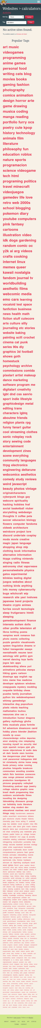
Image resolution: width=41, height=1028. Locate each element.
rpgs (26, 786)
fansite (15, 753)
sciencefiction (22, 906)
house (21, 977)
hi (35, 869)
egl (14, 893)
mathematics (10, 710)
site (17, 597)
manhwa (19, 810)
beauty (8, 488)
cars (15, 299)
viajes (21, 970)
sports (20, 159)
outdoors (7, 795)
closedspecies (21, 921)
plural (21, 891)
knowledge (12, 895)
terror (19, 900)
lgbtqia (10, 865)
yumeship (27, 842)
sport (7, 398)
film (20, 138)
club (13, 1000)
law (4, 756)
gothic (23, 655)
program (23, 384)
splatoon (19, 683)
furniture (5, 925)
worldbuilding (14, 283)
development (12, 450)
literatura (27, 804)
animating (16, 972)
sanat (12, 949)
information (24, 554)
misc (31, 824)
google (25, 972)
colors (27, 885)
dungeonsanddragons (15, 992)
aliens (23, 666)
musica (9, 111)
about (28, 582)
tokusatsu (15, 1005)
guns (27, 940)
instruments (34, 981)
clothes (31, 432)
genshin (15, 642)
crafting (16, 558)
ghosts (31, 925)
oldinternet (5, 964)
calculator (5, 966)
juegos (7, 582)
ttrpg (6, 465)
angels (32, 880)
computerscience (9, 852)
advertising (5, 981)
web (15, 202)
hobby (6, 731)
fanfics (25, 932)
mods (4, 921)
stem (8, 979)
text (29, 897)
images (5, 836)
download (5, 1007)
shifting (29, 994)
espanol (31, 983)
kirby (27, 889)
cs (11, 960)
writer (19, 928)
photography (14, 89)
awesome (30, 813)
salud (12, 867)
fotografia (17, 768)
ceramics (25, 915)
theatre (7, 605)
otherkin (8, 887)
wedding (5, 895)
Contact (24, 1024)
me (33, 384)
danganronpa (13, 756)
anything (26, 585)
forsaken (25, 947)
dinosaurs (20, 801)
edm (4, 880)
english (23, 676)
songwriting (32, 966)
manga (8, 116)
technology (25, 132)
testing (18, 578)
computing (15, 831)
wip (26, 593)
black (11, 979)
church (11, 964)
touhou (22, 710)
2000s (25, 202)
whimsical (16, 977)
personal (10, 68)
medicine (27, 680)
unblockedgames (7, 975)
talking (11, 925)
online (23, 738)
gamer (31, 852)
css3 (8, 990)
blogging (23, 207)
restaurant (6, 885)
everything (21, 455)
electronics (19, 465)
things (6, 813)
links (5, 724)
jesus (10, 826)
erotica (20, 930)
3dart (4, 930)
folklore (11, 934)
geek (4, 953)
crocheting (25, 917)
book (17, 551)
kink (31, 990)
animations (9, 669)
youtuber (21, 962)
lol (4, 762)
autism (19, 624)
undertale (19, 535)
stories (30, 328)
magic (6, 543)
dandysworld (33, 945)
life (22, 197)
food (23, 68)
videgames (26, 998)
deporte (6, 829)
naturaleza (13, 998)
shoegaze (26, 945)
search (32, 891)
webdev (14, 824)
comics (9, 95)
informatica (29, 551)
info (5, 589)
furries (7, 609)
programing (13, 181)
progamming (22, 792)
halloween (10, 891)
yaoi (23, 597)
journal (23, 277)
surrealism (32, 867)
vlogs (21, 938)
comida (29, 370)
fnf (4, 728)
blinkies (8, 578)
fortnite (31, 724)
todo (21, 964)
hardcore (26, 887)
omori (33, 810)
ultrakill (18, 951)
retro (7, 202)
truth (28, 936)
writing (8, 73)
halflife (35, 1000)
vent (27, 810)
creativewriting (6, 957)
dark (8, 753)
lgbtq (23, 413)
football (27, 351)
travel (7, 186)
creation (14, 900)
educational (8, 810)
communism (9, 771)
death (12, 792)
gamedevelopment (14, 620)
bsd (20, 880)
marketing (20, 380)
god (4, 818)
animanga (18, 878)
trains (17, 834)
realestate (28, 831)
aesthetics (28, 474)
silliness (25, 994)
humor (21, 717)
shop (19, 547)
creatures (26, 983)
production (8, 780)
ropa (24, 872)
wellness (10, 910)
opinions (5, 1003)
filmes (29, 795)
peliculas (21, 669)
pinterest (19, 777)
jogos (6, 662)
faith (30, 996)
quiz (35, 953)
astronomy (9, 566)
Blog (23, 1021)
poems (23, 631)
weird (7, 484)
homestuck (11, 361)
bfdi (35, 759)
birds (17, 585)
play (23, 942)
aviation (16, 910)
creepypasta (9, 686)
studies (26, 996)
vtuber (29, 508)
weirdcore (9, 531)
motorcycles (11, 996)
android (32, 821)
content (32, 942)
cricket (16, 891)
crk (14, 947)
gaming (9, 84)
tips (3, 998)
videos (26, 250)
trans (18, 408)
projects (28, 601)
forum (16, 865)
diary (24, 213)
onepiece (30, 930)
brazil (9, 897)
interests (8, 624)
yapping (25, 900)
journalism (26, 693)
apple (21, 960)
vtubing (27, 975)
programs (9, 945)
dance (7, 380)
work (16, 635)
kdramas (13, 917)
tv (31, 277)
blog (27, 73)
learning (26, 299)
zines (27, 450)
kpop (28, 127)
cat (17, 342)
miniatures (17, 1000)
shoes (5, 889)
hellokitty (11, 804)
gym (30, 655)
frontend (5, 994)
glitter (32, 951)
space (27, 304)
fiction (7, 318)
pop (21, 831)
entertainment (13, 446)
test (19, 304)
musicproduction (17, 932)
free (19, 680)
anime (8, 62)
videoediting (22, 854)
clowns (34, 826)
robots (14, 707)
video (26, 234)
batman (32, 940)
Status (33, 1021)
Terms (16, 1024)
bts (14, 798)
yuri (29, 666)
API (28, 1021)
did (30, 912)
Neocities (9, 1017)
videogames (13, 52)
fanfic (30, 659)
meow (6, 750)
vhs (17, 882)
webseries (27, 902)
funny (7, 427)
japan (15, 543)
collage (6, 789)
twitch (6, 774)
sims (10, 966)
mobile (9, 930)
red (36, 994)
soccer (7, 520)
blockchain (31, 947)
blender (22, 731)
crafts (8, 256)
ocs (31, 121)
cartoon (22, 673)
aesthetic (10, 288)
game (7, 105)
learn (22, 889)
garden (14, 919)
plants (19, 422)
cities (15, 1003)
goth (17, 356)
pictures (7, 783)
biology (31, 520)
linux (21, 261)
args (4, 824)
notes (22, 934)
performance (17, 942)
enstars (5, 902)
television (26, 628)
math (26, 313)
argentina (23, 1000)
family (15, 693)
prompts (30, 1003)
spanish (12, 747)
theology (17, 912)
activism (29, 777)
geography (17, 783)
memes (9, 267)
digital (27, 578)
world (12, 878)
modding (32, 686)
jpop (13, 821)
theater (24, 818)
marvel (6, 659)
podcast (19, 786)
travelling (7, 798)
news (7, 313)
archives (33, 934)
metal (29, 403)
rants (21, 910)
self (12, 1003)
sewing (17, 441)
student (20, 807)
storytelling (10, 512)
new (29, 970)
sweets (13, 957)
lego (10, 857)
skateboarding (10, 666)
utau (5, 777)
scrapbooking (7, 906)
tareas (24, 1007)
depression (6, 917)
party (21, 972)
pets (29, 516)
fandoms (31, 524)
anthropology (33, 900)
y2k (6, 250)
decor (16, 949)
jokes (34, 1003)
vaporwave (30, 566)
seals (4, 940)
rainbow (12, 990)
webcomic (11, 293)
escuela (12, 844)
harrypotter (32, 915)
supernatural (18, 847)
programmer (7, 849)
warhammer (14, 994)
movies (9, 79)
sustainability (30, 908)
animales (13, 854)
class (27, 968)
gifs (33, 747)
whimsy (7, 700)
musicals (14, 724)
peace (9, 1003)
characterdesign (11, 738)
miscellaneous (20, 998)
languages (28, 460)
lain (12, 662)
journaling (10, 328)
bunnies (29, 753)
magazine (6, 915)
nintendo (27, 558)
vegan (4, 983)
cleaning (10, 889)
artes (10, 847)
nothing (8, 585)
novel (20, 824)
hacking (8, 504)
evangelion (6, 977)
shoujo (21, 955)
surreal (5, 910)
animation (24, 95)
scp (11, 972)
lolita (4, 826)
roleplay (18, 436)
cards (24, 930)
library (27, 904)
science (9, 170)
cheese (4, 990)
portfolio (10, 121)
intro (5, 680)
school (8, 207)
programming (14, 57)
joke (32, 988)
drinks (26, 1003)
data (35, 750)
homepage (19, 887)
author (28, 878)
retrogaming (7, 842)
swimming (6, 867)
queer (21, 267)
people (26, 869)
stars (22, 753)
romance (25, 635)
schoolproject (7, 919)
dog (17, 704)
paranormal (13, 759)
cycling (25, 925)
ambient (15, 904)
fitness (25, 562)
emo (6, 299)
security (28, 744)
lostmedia (30, 953)
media (26, 293)
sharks (17, 818)
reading (22, 116)
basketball (17, 508)
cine (21, 741)
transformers (20, 813)
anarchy (5, 934)
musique (15, 968)
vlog (13, 807)
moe (26, 962)
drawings (8, 676)
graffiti (4, 912)
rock (28, 436)
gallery (6, 721)
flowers (7, 524)
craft (5, 759)
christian (24, 897)
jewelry (32, 786)
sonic (7, 436)
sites (27, 912)
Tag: (4, 22)
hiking (6, 673)
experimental (19, 574)
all (34, 628)
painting (9, 337)
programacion (15, 164)
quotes (19, 923)
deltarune (29, 469)
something (28, 988)
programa (15, 902)
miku (14, 860)
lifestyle (26, 398)
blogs (20, 496)
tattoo (28, 921)
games (20, 62)
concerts (24, 928)
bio (13, 697)
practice (21, 945)
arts (6, 323)
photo (6, 638)
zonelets (30, 771)
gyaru (14, 673)
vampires (8, 635)
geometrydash (6, 992)
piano (14, 731)
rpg (28, 422)
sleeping (8, 616)
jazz (16, 829)
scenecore (30, 774)
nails (4, 908)
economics (6, 878)
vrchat (33, 970)
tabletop (18, 872)
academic (13, 928)
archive (26, 365)
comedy (9, 479)
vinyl (29, 957)
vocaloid (9, 304)
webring (28, 1000)
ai (11, 250)
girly (34, 831)
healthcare (19, 885)
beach (4, 979)
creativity (24, 389)
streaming (17, 432)
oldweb (7, 527)
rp (12, 735)
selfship (9, 940)
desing (29, 979)
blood (14, 966)
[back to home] (3, 3)
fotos (34, 977)
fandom (9, 277)
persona (20, 852)
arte (31, 100)
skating (14, 839)
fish (33, 635)
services (27, 844)
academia (17, 889)
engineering (11, 469)
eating (5, 893)
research (8, 597)
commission (20, 966)
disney (17, 960)
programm (11, 988)
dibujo (24, 953)
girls (23, 826)
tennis (21, 902)
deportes (31, 738)
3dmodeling (8, 801)
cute (18, 127)
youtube (10, 218)
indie (15, 398)
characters (11, 413)
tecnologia (27, 609)
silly (24, 323)
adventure (12, 728)
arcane (28, 1007)
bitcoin (33, 865)
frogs (15, 908)
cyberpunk (9, 496)
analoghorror (12, 923)
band (18, 601)
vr (34, 645)
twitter (13, 981)
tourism (10, 893)
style (5, 747)
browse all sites (22, 34)
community (11, 460)
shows (8, 356)
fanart (16, 427)
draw (8, 831)
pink (6, 224)
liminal (33, 921)
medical (20, 869)
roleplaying (29, 741)
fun (26, 148)
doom (25, 849)
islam (10, 981)
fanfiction (10, 309)
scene (7, 455)
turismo (21, 904)
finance (31, 620)
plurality (32, 836)
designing (22, 798)
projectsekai (14, 1007)
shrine (21, 762)
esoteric (27, 934)
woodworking (21, 1003)
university (25, 923)
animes (26, 605)
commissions (13, 370)
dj (27, 836)
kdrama (17, 876)
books (21, 79)
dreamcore (25, 728)
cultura (28, 872)
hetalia (5, 923)
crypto (17, 605)
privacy (13, 765)
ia (13, 960)
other (6, 628)
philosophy (12, 148)
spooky (8, 983)
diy (21, 346)
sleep (6, 612)
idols (8, 972)
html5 (30, 612)
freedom (21, 882)
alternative (9, 554)
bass (33, 979)
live (26, 938)
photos (19, 488)
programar (18, 857)
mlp (25, 547)
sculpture (32, 889)
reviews (31, 479)
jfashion (32, 731)
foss (29, 928)
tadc (27, 992)
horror (21, 100)
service (30, 893)
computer (19, 524)
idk (5, 240)
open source (17, 1017)
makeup (30, 375)
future (4, 972)
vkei (35, 744)
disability (15, 975)
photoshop (30, 1005)
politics (30, 181)
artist (19, 375)
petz (26, 910)
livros (18, 821)
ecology (34, 844)
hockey (27, 882)
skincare (6, 862)
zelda (25, 977)
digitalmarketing (7, 904)
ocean (17, 735)
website (8, 332)
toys (23, 659)
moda (6, 539)
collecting (24, 638)
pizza (23, 724)
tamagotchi (5, 988)
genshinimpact (11, 921)
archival (20, 1005)
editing (8, 408)
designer (20, 994)
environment (24, 829)
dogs (13, 240)
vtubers (5, 834)
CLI (19, 1021)
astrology (8, 655)
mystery (21, 686)
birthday (18, 690)
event (25, 857)
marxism (19, 979)
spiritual (17, 990)
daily (12, 953)
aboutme (9, 417)
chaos (4, 955)
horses (32, 834)
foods (5, 765)
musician (5, 1000)
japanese (8, 601)
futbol (6, 649)
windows (30, 683)
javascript (19, 484)
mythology (17, 721)
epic (16, 867)
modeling (33, 876)
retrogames (21, 908)
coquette (7, 690)
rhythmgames (6, 960)
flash (26, 852)
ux (28, 938)
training (26, 964)
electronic (10, 818)
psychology (11, 365)
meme (12, 680)
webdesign (25, 512)
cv (30, 917)
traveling (7, 744)
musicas (30, 932)
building (19, 919)
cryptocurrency (6, 970)
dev (26, 807)
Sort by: (5, 17)
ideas (22, 876)
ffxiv (12, 774)
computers (27, 218)
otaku (34, 906)
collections (17, 985)
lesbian (6, 807)
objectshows (16, 750)
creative (24, 539)
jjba (15, 925)
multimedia (17, 849)
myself (15, 744)
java (16, 874)
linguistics (17, 645)
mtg (23, 940)
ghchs (27, 721)
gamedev (10, 197)
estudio (10, 938)
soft (9, 932)
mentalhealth (10, 652)
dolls (27, 624)
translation (28, 847)
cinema (8, 342)
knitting (14, 631)
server (11, 942)
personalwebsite (13, 570)
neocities (17, 953)
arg (17, 250)
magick (21, 990)
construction (17, 842)
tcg (8, 1000)
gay (27, 496)
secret (10, 1005)
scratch (26, 824)
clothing (8, 551)
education (11, 154)
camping (26, 949)
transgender (17, 649)
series (7, 346)
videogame (26, 170)
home (28, 762)
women (14, 906)
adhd (29, 962)
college (26, 834)
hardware (27, 860)
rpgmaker (6, 936)
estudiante (10, 908)
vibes (25, 957)
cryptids (34, 928)
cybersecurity (26, 589)
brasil (5, 792)
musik (9, 994)
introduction (9, 717)
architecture (20, 527)
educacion (18, 520)
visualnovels (28, 642)
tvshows (32, 597)
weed (5, 865)
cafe (14, 826)
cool (6, 432)
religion (8, 422)
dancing (15, 659)
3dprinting (17, 862)
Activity (7, 12)
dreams (28, 645)
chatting (31, 869)
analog (27, 876)
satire (10, 968)
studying (13, 741)
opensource (11, 872)
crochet (29, 337)
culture (15, 323)
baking (20, 332)
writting (32, 885)
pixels (6, 707)
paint (9, 1007)
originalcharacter (7, 962)
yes (11, 869)
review (4, 945)
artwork (15, 880)
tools (19, 804)
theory (5, 938)
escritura (27, 942)
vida (13, 887)
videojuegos (13, 191)
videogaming (7, 900)
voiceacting (6, 928)
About (6, 1021)
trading (5, 857)
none (31, 789)
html (15, 175)
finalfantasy (26, 990)
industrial (5, 968)
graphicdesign (13, 403)
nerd (29, 857)
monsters (6, 874)
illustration (12, 234)
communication (28, 955)
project (20, 531)
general (29, 906)
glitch (35, 923)
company (5, 947)
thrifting (33, 887)
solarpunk (15, 962)
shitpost (23, 951)
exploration (28, 981)
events (14, 638)
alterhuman (26, 919)
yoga (23, 836)
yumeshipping (15, 970)
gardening (27, 240)
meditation (27, 960)
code (27, 441)
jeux (23, 988)
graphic (24, 789)
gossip (12, 985)
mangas (9, 880)
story (7, 441)
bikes (13, 951)
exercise (18, 981)
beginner (8, 998)
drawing (20, 105)
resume (22, 652)
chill (4, 887)
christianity (11, 762)
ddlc (7, 1005)
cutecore (27, 318)
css (19, 394)
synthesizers (21, 968)
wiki (16, 655)
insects (30, 854)
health (16, 313)
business (24, 309)
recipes (21, 747)
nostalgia (22, 272)
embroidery (24, 979)
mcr (19, 836)
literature (10, 143)
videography (31, 839)
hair (10, 902)
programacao (16, 897)
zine (17, 714)
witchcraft (16, 593)
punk (24, 342)
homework (11, 912)
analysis (26, 891)
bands (5, 882)
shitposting (31, 910)
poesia (20, 915)
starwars (33, 829)
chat (20, 566)
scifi (19, 337)
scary (4, 897)
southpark (26, 862)
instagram (16, 964)
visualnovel (25, 880)
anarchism (13, 816)
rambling (21, 983)
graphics (9, 351)
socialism (6, 869)
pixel (23, 756)
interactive (8, 704)
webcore (8, 500)
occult (16, 609)
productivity (5, 996)
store (19, 826)
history (9, 132)
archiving (25, 1005)
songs (11, 777)
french (32, 936)
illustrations (33, 938)
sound (12, 874)
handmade (19, 947)
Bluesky (31, 1017)
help (33, 842)
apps (18, 662)
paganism (21, 975)
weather (27, 865)
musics (9, 955)
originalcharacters (14, 493)
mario (28, 826)
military (31, 964)
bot (8, 949)
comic (22, 245)
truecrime (22, 874)
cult (34, 990)
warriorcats (7, 860)
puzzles (7, 693)
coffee (22, 516)
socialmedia (19, 795)
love (29, 197)
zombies (21, 996)
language (25, 543)
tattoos (26, 867)
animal (8, 953)
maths (5, 816)
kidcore (34, 895)
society (14, 930)
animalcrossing (14, 983)
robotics (15, 789)
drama (5, 872)
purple (33, 882)
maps (11, 876)
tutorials (16, 934)
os (21, 953)
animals (9, 138)
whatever (13, 836)
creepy (5, 844)
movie (14, 539)
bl (24, 750)
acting (23, 821)
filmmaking (8, 786)
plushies (7, 768)
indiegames (26, 759)
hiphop (30, 756)
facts (15, 979)
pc (22, 834)
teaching (23, 707)
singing (7, 562)
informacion (15, 955)
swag (34, 762)
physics (29, 570)
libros (6, 631)
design (8, 100)
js (23, 885)
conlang (15, 940)
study (20, 479)
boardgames (21, 780)
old (4, 831)
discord (7, 535)
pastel (12, 834)
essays (28, 649)
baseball (19, 844)
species (28, 951)
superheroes (22, 936)
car (4, 804)
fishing (12, 885)
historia (31, 818)
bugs (6, 593)
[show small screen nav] (38, 1)
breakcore (28, 768)
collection (6, 839)
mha (31, 975)
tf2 (29, 780)
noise (20, 765)
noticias (34, 957)
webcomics (11, 474)
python (7, 697)
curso (23, 912)
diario (33, 994)
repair (16, 988)
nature (8, 159)
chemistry (6, 821)
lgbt (6, 394)
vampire (16, 945)
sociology (6, 876)
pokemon (11, 213)
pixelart (8, 375)
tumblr (30, 849)
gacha (19, 917)
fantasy (17, 224)
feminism (19, 774)
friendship (28, 895)
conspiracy (20, 895)
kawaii (8, 272)
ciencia (17, 996)
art (5, 46)
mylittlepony (13, 936)
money (13, 589)
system (7, 645)
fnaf (27, 504)
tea (8, 824)
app (16, 676)
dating (20, 988)
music (14, 46)
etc (21, 328)
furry (22, 121)
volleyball (28, 783)
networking (13, 915)
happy (31, 998)
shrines (5, 932)
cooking (21, 256)
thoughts (8, 516)
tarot (29, 652)
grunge (29, 801)
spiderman (5, 942)
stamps (31, 669)
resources (8, 714)
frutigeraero (18, 612)
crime (25, 970)
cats (19, 73)
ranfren (20, 1007)
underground (19, 957)
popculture (27, 704)
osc (22, 714)
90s (15, 346)
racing (18, 893)
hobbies (19, 504)
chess (27, 690)
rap (30, 676)
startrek (5, 949)
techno (21, 867)
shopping (9, 547)
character (16, 938)
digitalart (9, 389)
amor (5, 741)
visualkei (23, 981)
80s (36, 824)
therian (19, 860)
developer (8, 683)
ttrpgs (6, 558)
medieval (24, 893)
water (33, 919)
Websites (10, 8)
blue (31, 792)
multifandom (28, 985)
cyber (5, 847)
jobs (32, 1000)
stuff (16, 318)
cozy (12, 813)
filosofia (26, 966)
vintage (31, 488)
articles (10, 947)
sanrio (27, 394)
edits (4, 1005)
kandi (33, 862)
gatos (6, 574)
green (21, 865)
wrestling (20, 771)
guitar (26, 427)
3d (19, 351)
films (23, 288)
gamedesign (19, 700)
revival (35, 964)
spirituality (21, 500)
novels (6, 735)
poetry (8, 127)
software (9, 384)
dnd (12, 394)
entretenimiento (32, 992)
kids (20, 940)
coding (22, 111)
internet (9, 261)
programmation (7, 951)
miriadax (23, 985)
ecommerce (22, 816)
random (9, 245)
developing (34, 996)
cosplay (31, 535)
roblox (26, 154)
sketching (29, 874)
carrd (34, 728)
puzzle (6, 642)
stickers (31, 816)
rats (31, 904)
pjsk (28, 747)
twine (12, 829)
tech (6, 175)
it (16, 516)
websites (17, 582)
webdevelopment (25, 697)
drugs (31, 923)
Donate (13, 1021)
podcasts (33, 878)
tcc (24, 878)
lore (28, 531)
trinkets (5, 854)
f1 (27, 821)
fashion (23, 84)
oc (31, 245)
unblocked (22, 839)
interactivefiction (6, 985)
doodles (21, 949)
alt (4, 753)
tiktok (15, 869)
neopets (23, 992)
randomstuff (31, 972)
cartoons (10, 229)
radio (16, 562)
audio (29, 750)
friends (22, 417)
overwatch (29, 977)
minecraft (21, 186)
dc (11, 862)
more (11, 977)
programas (11, 882)
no (21, 744)
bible (4, 891)
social (6, 508)
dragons (30, 717)
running (28, 765)
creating (19, 925)
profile (15, 628)
